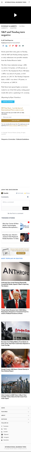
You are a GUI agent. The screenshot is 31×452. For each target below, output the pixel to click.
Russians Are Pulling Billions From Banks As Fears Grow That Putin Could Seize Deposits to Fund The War (15, 343)
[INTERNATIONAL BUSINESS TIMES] (15, 2)
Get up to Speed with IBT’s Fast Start (19, 249)
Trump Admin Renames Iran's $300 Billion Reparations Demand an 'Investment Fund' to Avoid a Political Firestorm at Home (14, 311)
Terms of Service (13, 125)
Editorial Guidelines (22, 139)
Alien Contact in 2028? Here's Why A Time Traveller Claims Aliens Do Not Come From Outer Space (14, 396)
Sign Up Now (20, 253)
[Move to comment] (23, 45)
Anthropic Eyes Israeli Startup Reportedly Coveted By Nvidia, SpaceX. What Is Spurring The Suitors (15, 284)
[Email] (19, 45)
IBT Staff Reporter (8, 40)
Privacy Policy (23, 125)
